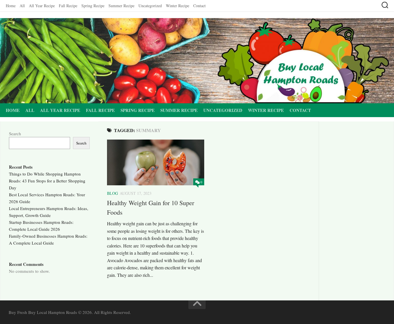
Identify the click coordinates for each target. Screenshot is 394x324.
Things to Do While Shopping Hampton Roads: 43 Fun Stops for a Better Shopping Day (47, 180)
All (22, 5)
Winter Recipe (177, 5)
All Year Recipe (42, 5)
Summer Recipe (121, 5)
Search (15, 133)
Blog (112, 193)
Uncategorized (150, 5)
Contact (199, 5)
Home (11, 5)
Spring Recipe (92, 5)
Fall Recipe (68, 5)
